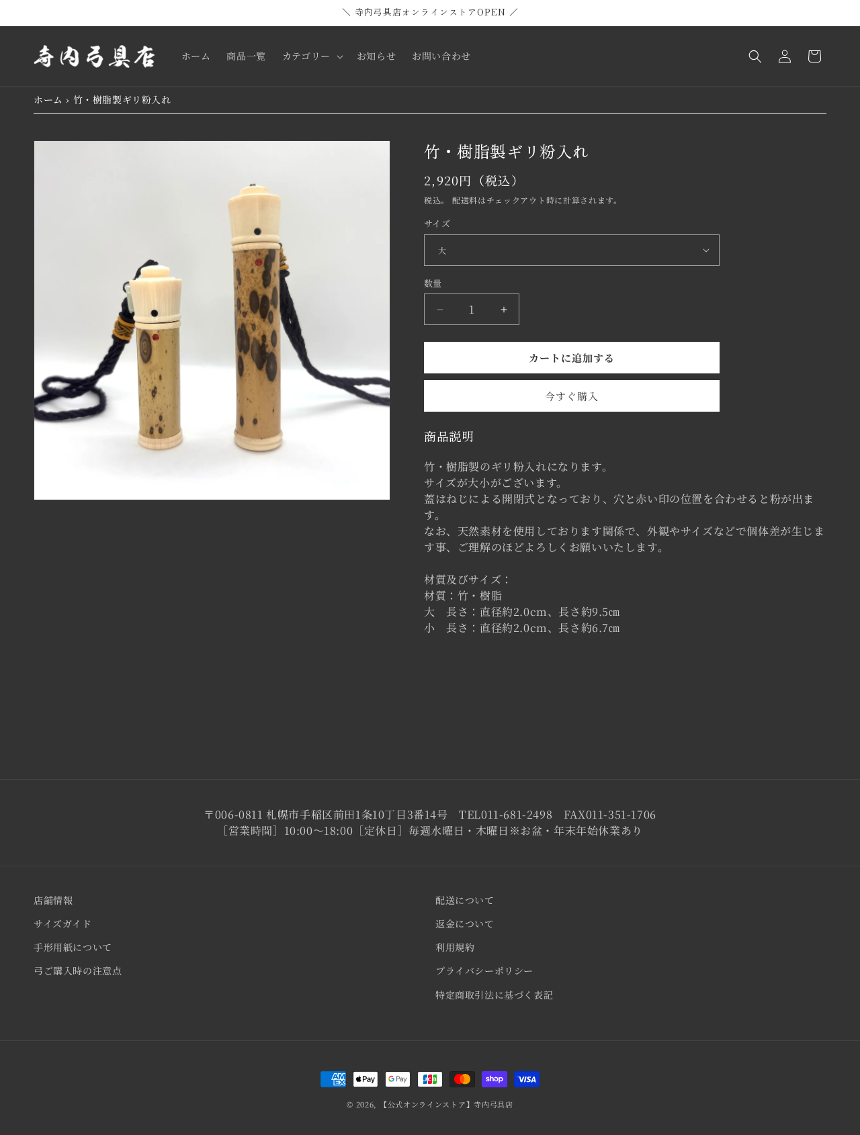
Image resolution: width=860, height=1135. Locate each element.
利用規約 (454, 947)
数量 (433, 283)
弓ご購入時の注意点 (78, 970)
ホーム (48, 99)
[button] (311, 56)
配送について (464, 900)
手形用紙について (73, 947)
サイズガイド (63, 923)
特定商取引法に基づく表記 (494, 994)
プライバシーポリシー (484, 970)
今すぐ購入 (572, 396)
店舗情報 (53, 900)
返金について (464, 923)
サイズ (437, 223)
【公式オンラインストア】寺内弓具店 (446, 1104)
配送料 (465, 200)
